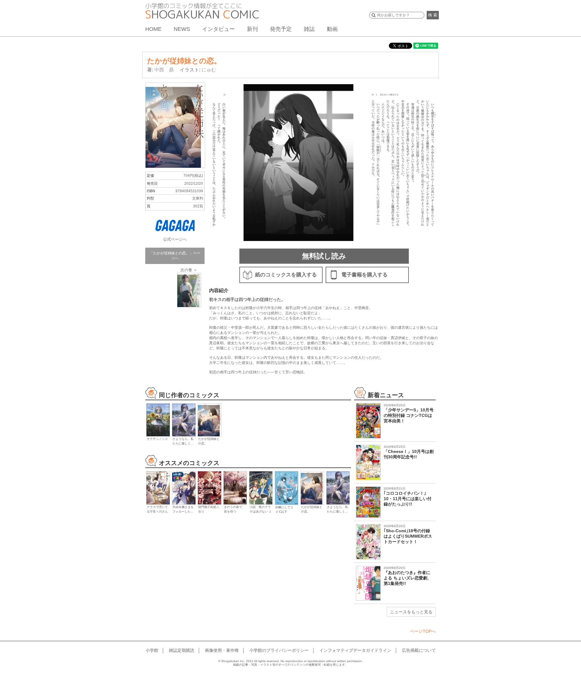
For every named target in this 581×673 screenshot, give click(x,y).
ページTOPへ (423, 631)
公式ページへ (175, 239)
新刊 (252, 29)
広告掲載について (419, 650)
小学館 (152, 650)
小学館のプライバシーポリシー (279, 650)
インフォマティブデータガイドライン (355, 650)
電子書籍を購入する (364, 275)
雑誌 (309, 29)
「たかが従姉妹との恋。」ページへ (174, 255)
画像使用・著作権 (222, 650)
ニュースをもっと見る (411, 611)
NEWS (182, 29)
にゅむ (209, 69)
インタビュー (218, 29)
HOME (153, 29)
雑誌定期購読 (181, 650)
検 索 (432, 15)
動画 (332, 29)
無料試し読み (324, 256)
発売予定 (281, 29)
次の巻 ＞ (188, 270)
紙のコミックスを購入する (286, 275)
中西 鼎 (164, 69)
